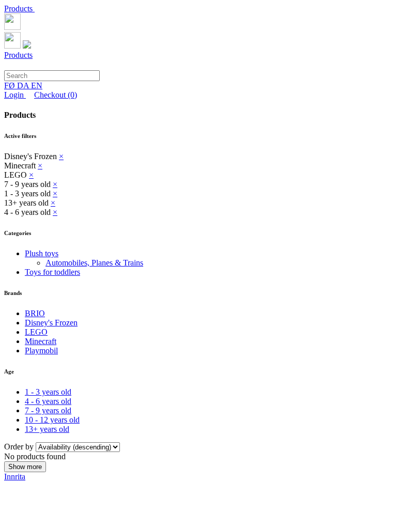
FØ (10, 85)
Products (19, 8)
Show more (25, 467)
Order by (20, 446)
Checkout (55, 94)
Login (15, 94)
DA (24, 85)
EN (36, 85)
